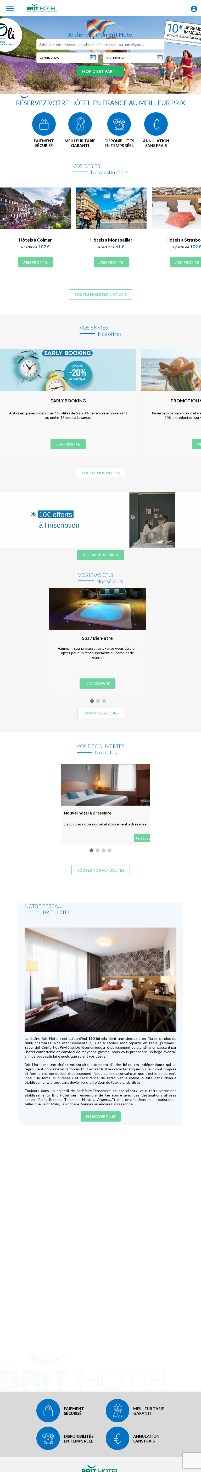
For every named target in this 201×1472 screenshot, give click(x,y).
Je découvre (97, 683)
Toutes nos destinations (100, 294)
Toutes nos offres (100, 473)
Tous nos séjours (101, 713)
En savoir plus (100, 1116)
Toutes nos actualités (100, 870)
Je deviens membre (100, 555)
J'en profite (35, 262)
